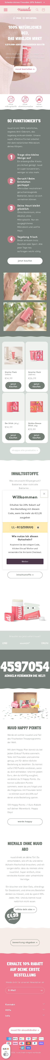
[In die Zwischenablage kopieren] (38, 527)
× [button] (44, 493)
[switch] (5, 1054)
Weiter (25, 561)
